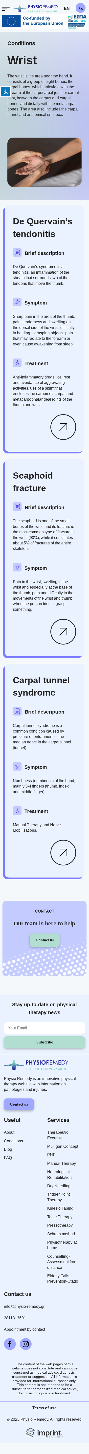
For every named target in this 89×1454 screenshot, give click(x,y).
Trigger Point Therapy (58, 1197)
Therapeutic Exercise (57, 1135)
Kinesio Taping (60, 1208)
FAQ (8, 1158)
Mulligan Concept (62, 1146)
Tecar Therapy (59, 1217)
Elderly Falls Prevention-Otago (62, 1278)
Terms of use (44, 1408)
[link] (63, 427)
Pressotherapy (60, 1225)
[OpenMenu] (6, 9)
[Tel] (81, 8)
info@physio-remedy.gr (24, 1306)
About (9, 1132)
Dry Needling (58, 1186)
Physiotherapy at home (62, 1245)
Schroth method (61, 1234)
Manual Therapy (61, 1163)
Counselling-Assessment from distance (62, 1262)
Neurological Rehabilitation (59, 1174)
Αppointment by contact (24, 1329)
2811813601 (15, 1318)
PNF (51, 1155)
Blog (8, 1149)
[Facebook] (10, 1344)
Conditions (21, 43)
